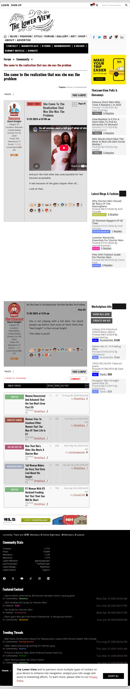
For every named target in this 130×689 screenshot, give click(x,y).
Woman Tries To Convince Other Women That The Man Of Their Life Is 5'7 (35, 426)
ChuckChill (79, 495)
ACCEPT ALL (113, 676)
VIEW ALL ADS (101, 314)
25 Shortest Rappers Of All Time (107, 222)
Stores (46, 46)
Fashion (26, 36)
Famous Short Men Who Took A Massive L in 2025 (106, 103)
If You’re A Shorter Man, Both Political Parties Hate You (33, 652)
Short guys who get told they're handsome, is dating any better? (38, 616)
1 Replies (117, 231)
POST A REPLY (79, 95)
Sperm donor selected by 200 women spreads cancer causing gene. (39, 595)
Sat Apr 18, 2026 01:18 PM (75, 465)
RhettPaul (39, 411)
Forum (49, 36)
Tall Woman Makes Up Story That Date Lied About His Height (35, 471)
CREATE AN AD (101, 320)
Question (23, 619)
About (9, 40)
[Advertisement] (93, 21)
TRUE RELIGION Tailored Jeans (107, 365)
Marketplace (29, 46)
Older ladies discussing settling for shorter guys (29, 645)
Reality (22, 648)
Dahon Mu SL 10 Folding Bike (106, 348)
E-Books (79, 46)
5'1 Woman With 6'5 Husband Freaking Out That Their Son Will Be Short (35, 494)
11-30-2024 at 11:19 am (38, 313)
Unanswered (80, 87)
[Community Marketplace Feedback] (78, 379)
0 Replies (113, 214)
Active (69, 87)
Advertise (24, 40)
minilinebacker (76, 452)
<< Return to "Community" (15, 378)
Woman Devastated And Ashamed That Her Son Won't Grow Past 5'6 (35, 401)
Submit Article (14, 51)
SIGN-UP (16, 5)
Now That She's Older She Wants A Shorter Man (34, 449)
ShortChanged (14, 318)
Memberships (62, 46)
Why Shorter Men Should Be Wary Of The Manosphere (106, 203)
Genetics (23, 598)
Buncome (14, 118)
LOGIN (5, 5)
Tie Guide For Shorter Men (18, 609)
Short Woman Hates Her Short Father (24, 659)
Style (38, 36)
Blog (13, 36)
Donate (33, 51)
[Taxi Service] (108, 69)
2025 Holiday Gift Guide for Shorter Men (25, 602)
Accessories (20, 612)
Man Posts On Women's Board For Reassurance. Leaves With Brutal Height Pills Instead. (50, 638)
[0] (91, 5)
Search (127, 5)
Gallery (62, 36)
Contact (12, 46)
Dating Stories (26, 641)
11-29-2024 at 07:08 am (38, 119)
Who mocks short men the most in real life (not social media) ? (108, 141)
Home (6, 36)
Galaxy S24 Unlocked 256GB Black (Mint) (104, 331)
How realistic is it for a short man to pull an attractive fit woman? (105, 121)
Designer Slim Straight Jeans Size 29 (105, 382)
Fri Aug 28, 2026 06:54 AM (75, 395)
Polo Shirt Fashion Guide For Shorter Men (106, 256)
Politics (22, 655)
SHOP (81, 36)
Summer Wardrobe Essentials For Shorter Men (107, 239)
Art (73, 36)
